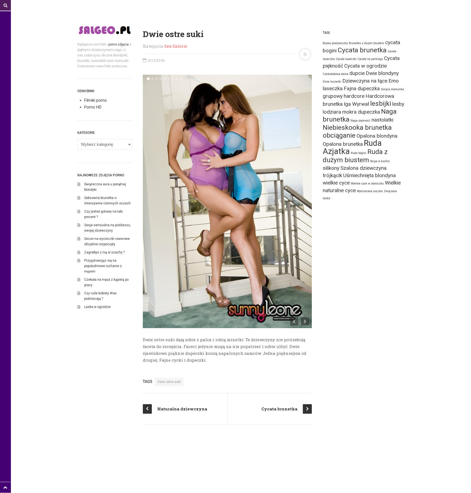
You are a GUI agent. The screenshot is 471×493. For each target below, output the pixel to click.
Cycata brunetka (362, 50)
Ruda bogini (358, 153)
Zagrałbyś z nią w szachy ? (104, 252)
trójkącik (332, 175)
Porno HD (92, 107)
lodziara (332, 112)
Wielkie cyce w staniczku (367, 183)
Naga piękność (360, 120)
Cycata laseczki (346, 59)
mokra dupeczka (361, 112)
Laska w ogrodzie (97, 307)
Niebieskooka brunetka (357, 127)
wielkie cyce (336, 183)
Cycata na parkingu (370, 59)
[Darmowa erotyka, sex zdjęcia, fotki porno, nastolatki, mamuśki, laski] (104, 30)
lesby (398, 104)
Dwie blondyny (382, 73)
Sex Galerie (175, 46)
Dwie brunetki (332, 81)
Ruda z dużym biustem (355, 156)
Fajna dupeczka (362, 88)
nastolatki (382, 120)
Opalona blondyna (377, 136)
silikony (331, 168)
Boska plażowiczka (335, 43)
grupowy (333, 96)
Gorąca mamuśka (392, 89)
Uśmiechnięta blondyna (369, 175)
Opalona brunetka (343, 144)
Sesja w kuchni (380, 161)
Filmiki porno (95, 100)
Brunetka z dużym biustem (366, 43)
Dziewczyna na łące (364, 81)
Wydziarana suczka (370, 191)
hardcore (354, 96)
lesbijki (380, 103)
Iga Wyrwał (356, 104)
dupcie (357, 73)
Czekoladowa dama (335, 74)
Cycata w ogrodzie (365, 66)
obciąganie (339, 135)
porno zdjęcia (118, 44)
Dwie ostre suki (169, 382)
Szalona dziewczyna (363, 168)
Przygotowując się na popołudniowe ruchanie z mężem (103, 266)
